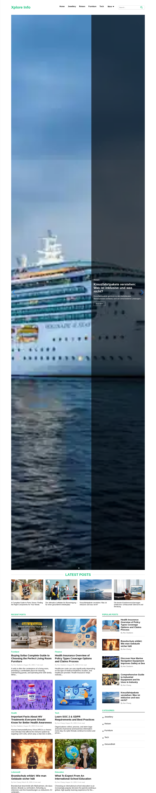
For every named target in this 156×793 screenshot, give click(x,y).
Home (62, 6)
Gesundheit (109, 744)
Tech (102, 6)
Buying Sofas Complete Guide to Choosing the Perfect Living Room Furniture (31, 658)
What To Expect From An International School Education (73, 777)
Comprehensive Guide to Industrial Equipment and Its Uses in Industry (115, 288)
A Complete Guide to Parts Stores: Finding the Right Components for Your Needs (27, 604)
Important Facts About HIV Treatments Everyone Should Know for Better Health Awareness (31, 719)
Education (59, 772)
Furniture (92, 6)
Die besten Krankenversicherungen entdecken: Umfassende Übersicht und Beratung (128, 604)
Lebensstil (15, 772)
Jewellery (72, 6)
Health (14, 713)
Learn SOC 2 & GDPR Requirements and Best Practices (74, 718)
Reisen (82, 6)
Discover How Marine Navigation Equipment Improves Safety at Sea (133, 661)
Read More (99, 304)
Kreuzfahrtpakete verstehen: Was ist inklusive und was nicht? (93, 604)
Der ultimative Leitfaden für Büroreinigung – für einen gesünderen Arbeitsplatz (61, 604)
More (110, 7)
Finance (58, 652)
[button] (142, 292)
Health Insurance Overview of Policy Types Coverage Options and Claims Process (73, 658)
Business (97, 280)
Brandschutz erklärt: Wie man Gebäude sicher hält (28, 777)
